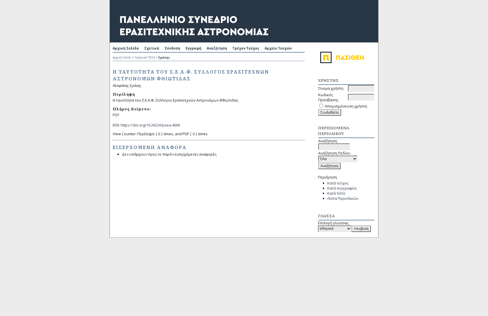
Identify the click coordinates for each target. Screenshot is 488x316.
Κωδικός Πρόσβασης (328, 97)
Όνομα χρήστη (330, 88)
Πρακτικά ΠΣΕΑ (145, 57)
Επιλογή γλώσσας (333, 222)
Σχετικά (151, 48)
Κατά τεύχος (337, 183)
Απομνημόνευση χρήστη (346, 106)
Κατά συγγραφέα (341, 188)
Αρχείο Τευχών (278, 48)
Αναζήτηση (217, 48)
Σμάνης (164, 57)
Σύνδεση (172, 48)
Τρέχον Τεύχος (245, 48)
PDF (116, 114)
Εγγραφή (193, 48)
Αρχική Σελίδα (126, 48)
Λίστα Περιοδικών (342, 198)
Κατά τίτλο (336, 193)
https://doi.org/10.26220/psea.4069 (150, 125)
